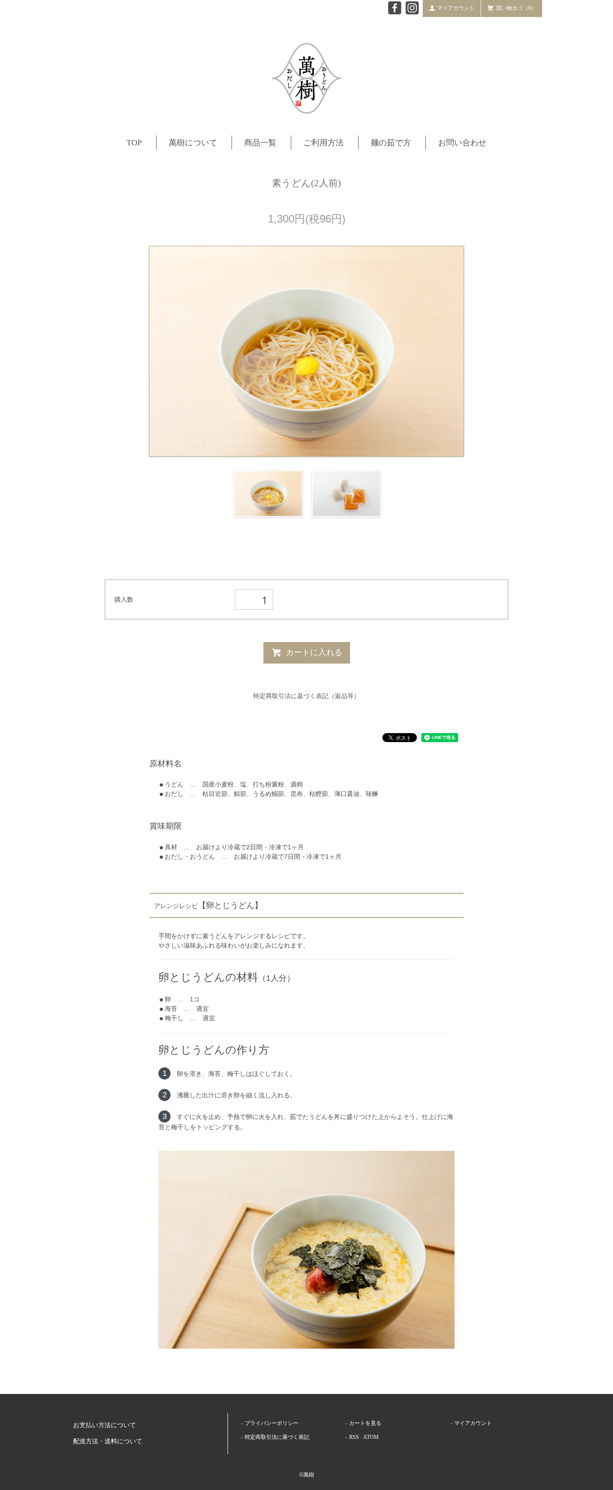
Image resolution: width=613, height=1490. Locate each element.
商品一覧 (260, 142)
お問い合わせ (462, 142)
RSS (354, 1437)
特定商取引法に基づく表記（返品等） (306, 695)
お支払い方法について (104, 1425)
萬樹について (193, 142)
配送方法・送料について (107, 1441)
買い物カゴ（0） (516, 8)
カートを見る (365, 1423)
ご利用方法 (323, 142)
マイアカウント (456, 8)
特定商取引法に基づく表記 (277, 1437)
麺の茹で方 (391, 142)
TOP (134, 142)
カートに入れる (314, 652)
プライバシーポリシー (271, 1423)
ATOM (371, 1437)
